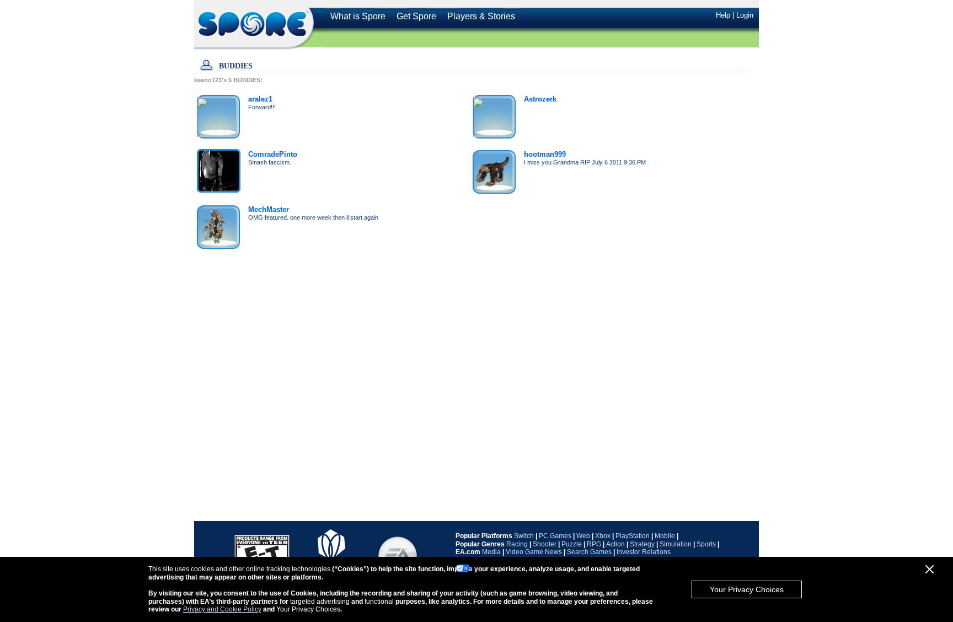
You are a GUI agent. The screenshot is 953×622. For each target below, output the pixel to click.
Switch (524, 536)
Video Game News (534, 552)
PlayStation (632, 536)
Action (615, 544)
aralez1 (260, 99)
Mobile (665, 536)
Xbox (603, 536)
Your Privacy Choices (747, 589)
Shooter (544, 544)
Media (491, 552)
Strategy (642, 544)
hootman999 (545, 154)
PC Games (555, 536)
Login (744, 15)
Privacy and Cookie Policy (222, 609)
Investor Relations (644, 552)
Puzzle (571, 544)
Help (723, 15)
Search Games (589, 552)
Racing (517, 544)
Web (583, 536)
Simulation (676, 544)
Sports (706, 544)
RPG (594, 544)
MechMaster (268, 209)
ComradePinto (272, 154)
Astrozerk (540, 99)
